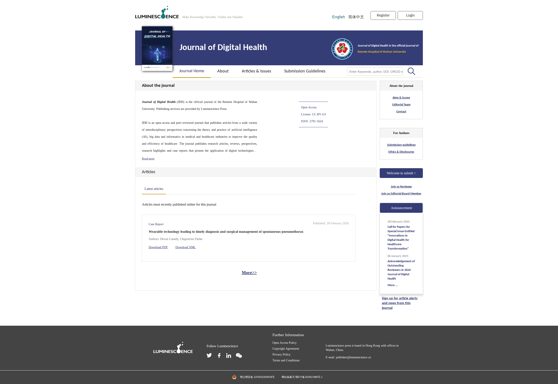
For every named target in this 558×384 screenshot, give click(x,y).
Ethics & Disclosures (401, 152)
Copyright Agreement (285, 348)
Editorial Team (401, 104)
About (223, 71)
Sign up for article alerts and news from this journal (399, 303)
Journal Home (191, 71)
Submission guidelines (401, 145)
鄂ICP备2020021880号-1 (309, 377)
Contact (401, 111)
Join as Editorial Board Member (401, 193)
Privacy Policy (281, 354)
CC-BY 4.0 (319, 114)
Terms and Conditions (285, 360)
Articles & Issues (256, 71)
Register (383, 15)
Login (410, 15)
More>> (249, 272)
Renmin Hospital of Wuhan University (382, 52)
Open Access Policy (284, 342)
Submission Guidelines (304, 71)
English (339, 16)
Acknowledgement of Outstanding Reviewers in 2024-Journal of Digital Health (401, 270)
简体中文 (356, 16)
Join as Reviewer (401, 186)
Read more (148, 158)
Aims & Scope (401, 97)
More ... (393, 285)
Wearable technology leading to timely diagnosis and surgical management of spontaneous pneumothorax (226, 231)
